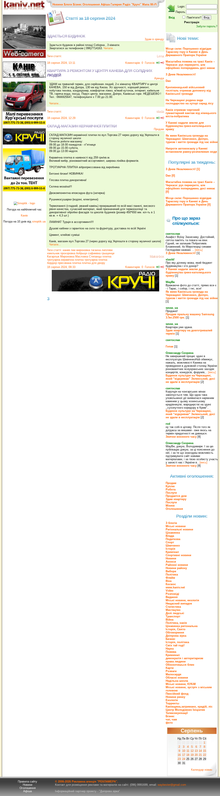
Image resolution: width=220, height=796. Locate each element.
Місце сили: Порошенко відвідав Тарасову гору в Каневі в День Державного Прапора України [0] (188, 201)
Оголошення (91, 4)
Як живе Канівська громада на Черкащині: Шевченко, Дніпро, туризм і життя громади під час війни (192, 139)
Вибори (171, 571)
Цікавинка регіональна (181, 626)
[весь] (199, 249)
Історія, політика (177, 642)
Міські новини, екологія (182, 600)
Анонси (171, 561)
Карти (170, 668)
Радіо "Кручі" (132, 4)
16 (179, 754)
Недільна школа (177, 680)
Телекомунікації (177, 713)
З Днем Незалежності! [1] (183, 169)
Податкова (173, 539)
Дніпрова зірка (176, 635)
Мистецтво (173, 610)
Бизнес (170, 639)
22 (204, 754)
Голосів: (150, 62)
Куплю (170, 486)
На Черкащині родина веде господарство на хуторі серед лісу (189, 102)
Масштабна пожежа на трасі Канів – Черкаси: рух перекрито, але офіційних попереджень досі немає (190, 65)
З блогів (171, 523)
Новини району (176, 568)
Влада (170, 535)
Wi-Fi (153, 4)
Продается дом (176, 496)
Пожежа (171, 651)
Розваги (171, 671)
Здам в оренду (154, 39)
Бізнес (77, 4)
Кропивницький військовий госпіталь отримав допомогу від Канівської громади (188, 90)
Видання (172, 597)
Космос (171, 584)
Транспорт (173, 616)
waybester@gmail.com (172, 784)
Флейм (170, 577)
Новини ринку (175, 697)
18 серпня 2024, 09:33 (61, 267)
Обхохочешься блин (180, 664)
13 (196, 750)
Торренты (172, 703)
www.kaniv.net (175, 587)
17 (183, 754)
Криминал (173, 655)
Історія (170, 548)
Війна (169, 619)
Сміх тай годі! (175, 645)
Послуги (171, 492)
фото (169, 722)
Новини (57, 4)
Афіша (105, 4)
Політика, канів (176, 622)
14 (200, 750)
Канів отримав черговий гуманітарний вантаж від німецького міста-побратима (191, 113)
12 (192, 750)
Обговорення (175, 632)
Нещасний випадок (179, 603)
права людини (176, 661)
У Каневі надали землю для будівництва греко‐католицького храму (188, 126)
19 (192, 754)
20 (196, 754)
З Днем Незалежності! (181, 74)
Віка (168, 581)
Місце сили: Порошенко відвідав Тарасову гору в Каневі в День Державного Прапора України (188, 52)
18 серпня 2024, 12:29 (61, 118)
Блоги (68, 4)
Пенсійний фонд (177, 693)
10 (183, 750)
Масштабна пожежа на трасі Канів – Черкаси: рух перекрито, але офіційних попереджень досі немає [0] (190, 186)
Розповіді (172, 593)
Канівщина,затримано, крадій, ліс (189, 706)
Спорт (170, 542)
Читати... (109, 48)
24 (183, 759)
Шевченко (173, 545)
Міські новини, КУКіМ (181, 684)
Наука (170, 648)
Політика (172, 574)
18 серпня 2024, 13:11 (61, 62)
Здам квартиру (176, 499)
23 (179, 759)
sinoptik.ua (39, 221)
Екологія (172, 700)
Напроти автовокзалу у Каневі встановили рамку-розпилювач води (191, 150)
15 (204, 750)
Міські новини (176, 526)
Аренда (159, 78)
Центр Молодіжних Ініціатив (185, 709)
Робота (171, 489)
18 (187, 754)
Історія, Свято (175, 629)
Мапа (145, 4)
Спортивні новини (178, 555)
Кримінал (172, 552)
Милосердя (173, 674)
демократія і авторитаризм (184, 658)
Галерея (116, 4)
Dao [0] (170, 175)
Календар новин (201, 769)
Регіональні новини (179, 529)
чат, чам (171, 719)
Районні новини (177, 564)
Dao (168, 80)
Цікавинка (173, 532)
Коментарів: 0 (134, 62)
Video (169, 590)
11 (187, 750)
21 (200, 754)
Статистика (173, 606)
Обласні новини (177, 677)
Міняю (170, 505)
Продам (159, 129)
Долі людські (175, 613)
